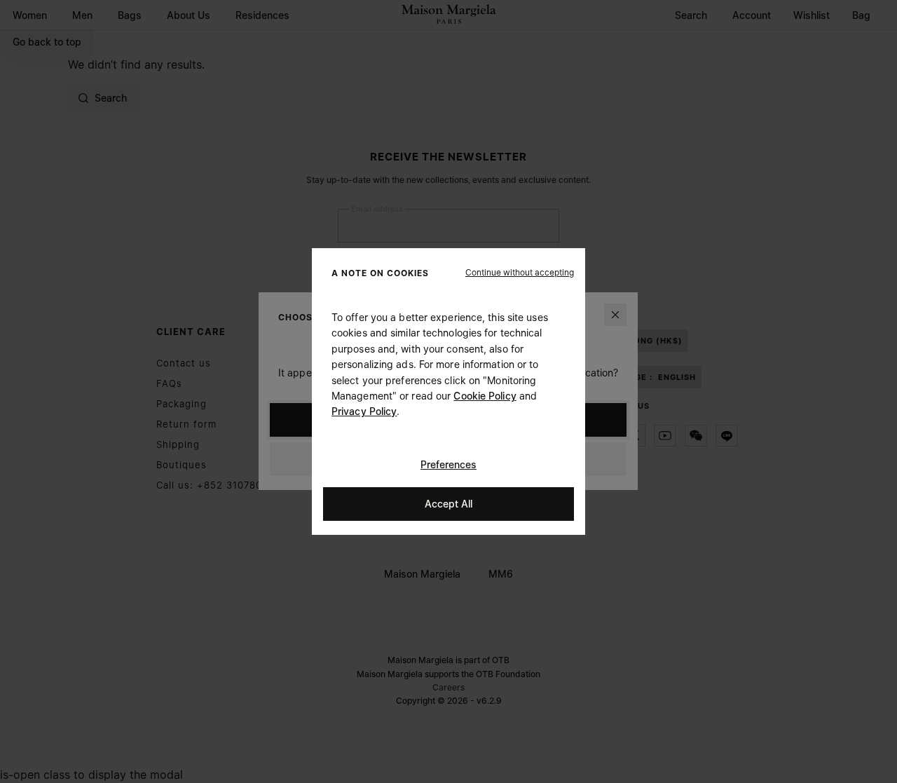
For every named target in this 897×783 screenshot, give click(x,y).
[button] (519, 272)
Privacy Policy (364, 411)
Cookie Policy (484, 396)
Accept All (448, 504)
